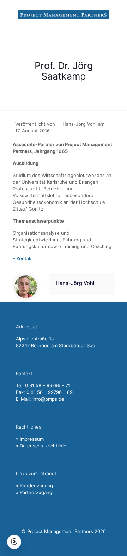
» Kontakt (23, 258)
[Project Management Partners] (63, 14)
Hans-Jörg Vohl (79, 124)
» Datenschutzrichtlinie (41, 445)
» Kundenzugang (34, 485)
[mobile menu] (117, 14)
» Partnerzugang (34, 492)
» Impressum (30, 439)
